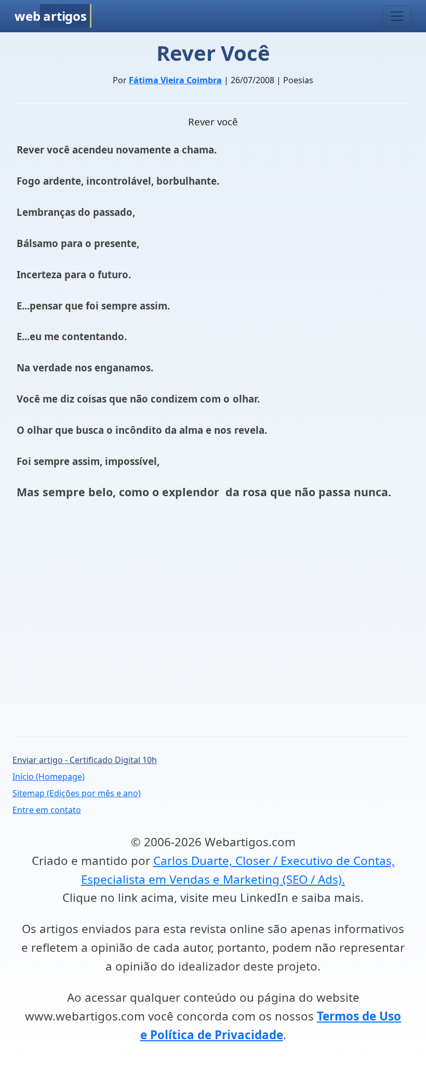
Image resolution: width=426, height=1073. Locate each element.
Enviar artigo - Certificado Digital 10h (84, 760)
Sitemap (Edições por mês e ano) (76, 793)
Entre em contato (46, 810)
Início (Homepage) (48, 776)
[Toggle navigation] (396, 16)
